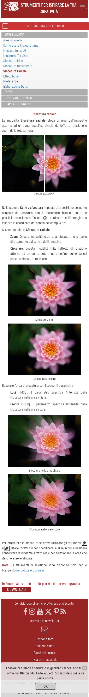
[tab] (44, 35)
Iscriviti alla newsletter (44, 621)
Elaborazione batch (16, 86)
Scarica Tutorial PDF (18, 104)
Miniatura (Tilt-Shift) (16, 56)
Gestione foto (44, 639)
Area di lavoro (12, 40)
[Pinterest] (56, 611)
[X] (48, 611)
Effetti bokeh (11, 76)
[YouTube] (40, 611)
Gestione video (44, 646)
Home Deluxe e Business (28, 570)
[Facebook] (25, 611)
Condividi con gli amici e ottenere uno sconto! (44, 603)
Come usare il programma (20, 45)
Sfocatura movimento (17, 66)
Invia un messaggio (44, 659)
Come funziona (14, 35)
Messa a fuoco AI (14, 50)
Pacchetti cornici (44, 653)
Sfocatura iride (13, 61)
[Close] (84, 668)
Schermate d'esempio (18, 98)
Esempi (9, 92)
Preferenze (10, 81)
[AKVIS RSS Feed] (63, 611)
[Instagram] (32, 611)
